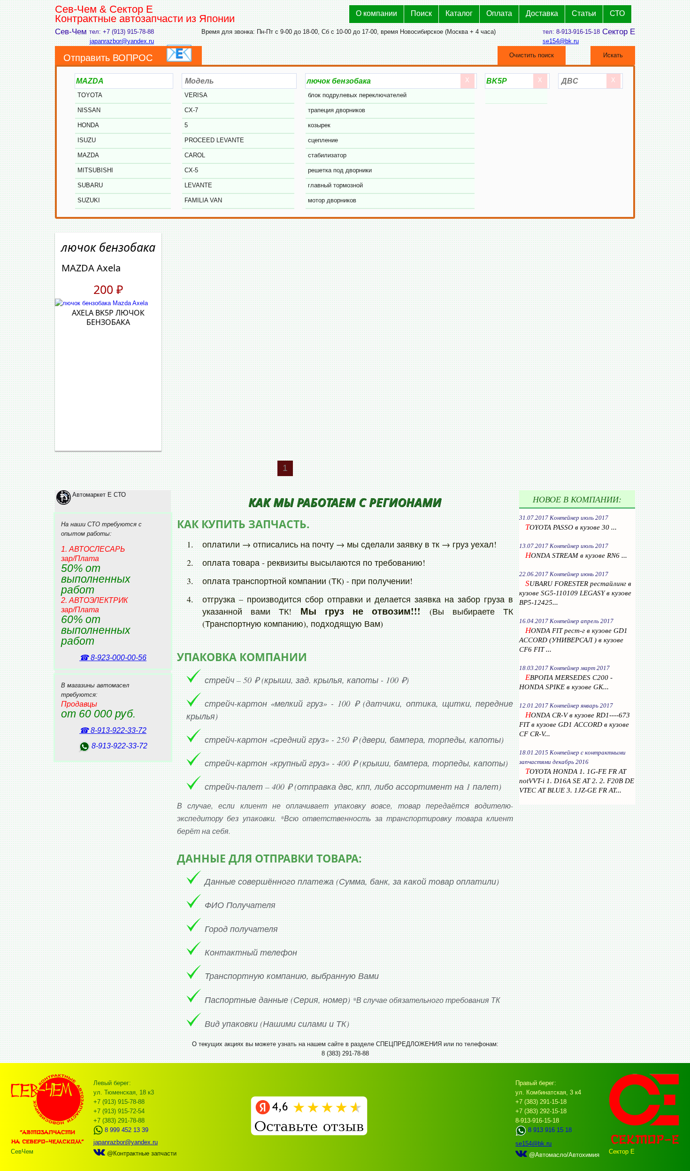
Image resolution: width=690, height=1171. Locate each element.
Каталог (459, 13)
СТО (617, 13)
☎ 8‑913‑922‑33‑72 (112, 730)
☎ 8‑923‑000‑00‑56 (112, 658)
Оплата (499, 13)
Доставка (542, 13)
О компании (376, 13)
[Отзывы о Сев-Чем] (309, 1133)
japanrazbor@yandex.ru (122, 41)
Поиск (421, 13)
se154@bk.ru (561, 41)
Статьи (584, 13)
